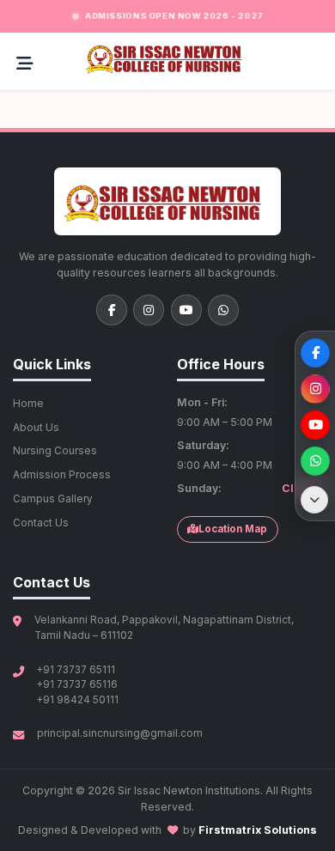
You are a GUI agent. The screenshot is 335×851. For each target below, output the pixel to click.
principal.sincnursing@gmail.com (120, 733)
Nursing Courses (55, 451)
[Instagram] (148, 310)
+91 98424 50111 (78, 700)
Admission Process (62, 475)
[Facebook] (111, 310)
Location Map (232, 529)
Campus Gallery (53, 499)
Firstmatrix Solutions (257, 830)
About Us (36, 428)
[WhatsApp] (223, 310)
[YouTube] (186, 310)
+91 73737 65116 (77, 684)
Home (28, 404)
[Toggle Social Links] (314, 500)
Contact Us (41, 523)
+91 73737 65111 (76, 670)
